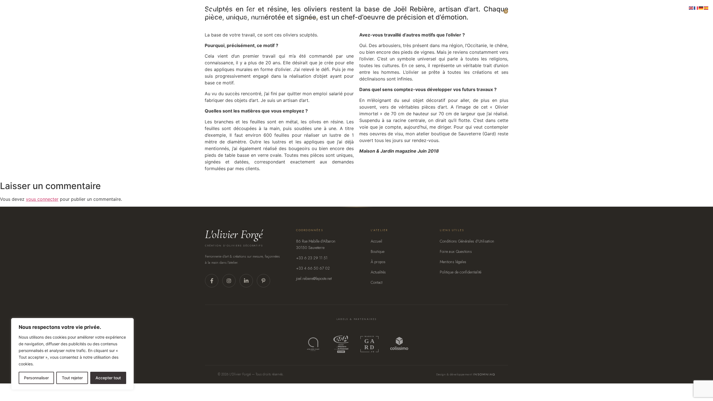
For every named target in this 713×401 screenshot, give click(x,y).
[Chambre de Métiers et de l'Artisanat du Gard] (340, 344)
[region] (72, 354)
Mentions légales (453, 262)
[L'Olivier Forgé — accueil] (235, 14)
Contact (462, 14)
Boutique (378, 251)
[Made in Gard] (369, 344)
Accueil (310, 14)
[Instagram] (229, 280)
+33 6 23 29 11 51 (312, 258)
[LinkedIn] (246, 280)
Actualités (378, 272)
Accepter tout (108, 377)
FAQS (411, 14)
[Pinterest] (263, 280)
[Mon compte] (486, 14)
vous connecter (42, 199)
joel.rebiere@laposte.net (314, 278)
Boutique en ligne (349, 14)
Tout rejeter (72, 377)
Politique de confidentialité (461, 272)
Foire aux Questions (456, 251)
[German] (701, 7)
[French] (696, 7)
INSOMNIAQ (484, 374)
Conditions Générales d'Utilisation (467, 241)
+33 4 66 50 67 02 (313, 268)
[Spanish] (706, 7)
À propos (388, 14)
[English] (691, 7)
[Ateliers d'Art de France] (313, 344)
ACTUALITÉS (434, 14)
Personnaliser (36, 377)
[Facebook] (211, 280)
